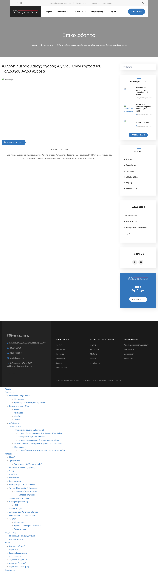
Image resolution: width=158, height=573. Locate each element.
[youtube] (21, 3)
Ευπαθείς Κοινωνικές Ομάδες (22, 467)
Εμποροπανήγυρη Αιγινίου (25, 491)
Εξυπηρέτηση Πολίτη (18, 501)
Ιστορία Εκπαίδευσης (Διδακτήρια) (29, 430)
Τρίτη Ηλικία (14, 460)
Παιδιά (12, 457)
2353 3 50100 (15, 348)
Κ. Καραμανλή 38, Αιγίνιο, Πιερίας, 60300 (27, 343)
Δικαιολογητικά (16, 539)
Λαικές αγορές (20, 529)
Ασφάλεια (13, 474)
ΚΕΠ (16, 505)
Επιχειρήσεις (132, 177)
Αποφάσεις (108, 3)
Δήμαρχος (13, 549)
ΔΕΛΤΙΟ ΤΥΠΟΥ (142, 123)
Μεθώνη (93, 354)
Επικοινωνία (136, 12)
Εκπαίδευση (14, 478)
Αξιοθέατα (95, 363)
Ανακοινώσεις (131, 215)
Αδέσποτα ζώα (15, 508)
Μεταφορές (19, 399)
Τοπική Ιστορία (15, 426)
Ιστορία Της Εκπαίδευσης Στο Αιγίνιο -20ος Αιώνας (41, 433)
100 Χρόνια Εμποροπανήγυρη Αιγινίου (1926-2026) (143, 107)
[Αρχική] (25, 11)
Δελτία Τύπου (131, 221)
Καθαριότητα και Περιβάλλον (22, 484)
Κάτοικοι (130, 171)
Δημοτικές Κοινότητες (19, 566)
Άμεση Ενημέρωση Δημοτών (61, 3)
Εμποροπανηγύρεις (27, 495)
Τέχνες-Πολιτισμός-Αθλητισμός (23, 488)
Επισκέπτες (131, 165)
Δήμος (129, 183)
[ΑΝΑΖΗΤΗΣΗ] (153, 67)
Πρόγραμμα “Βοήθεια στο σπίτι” (28, 464)
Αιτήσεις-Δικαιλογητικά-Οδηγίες (23, 512)
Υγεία (11, 471)
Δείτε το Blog (138, 299)
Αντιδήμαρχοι (15, 556)
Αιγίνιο (93, 345)
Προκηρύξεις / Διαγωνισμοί (136, 227)
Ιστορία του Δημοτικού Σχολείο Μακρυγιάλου (39, 440)
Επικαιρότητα (81, 3)
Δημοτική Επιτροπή (17, 563)
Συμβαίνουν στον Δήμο (19, 498)
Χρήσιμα (13, 519)
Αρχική (34, 45)
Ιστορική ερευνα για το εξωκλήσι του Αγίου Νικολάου (42, 450)
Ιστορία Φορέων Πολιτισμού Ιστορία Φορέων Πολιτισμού (39, 443)
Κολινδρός (94, 349)
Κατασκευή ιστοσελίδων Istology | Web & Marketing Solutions (100, 380)
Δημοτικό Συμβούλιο (18, 560)
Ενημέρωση (95, 3)
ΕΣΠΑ (127, 234)
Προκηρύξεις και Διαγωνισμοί (22, 515)
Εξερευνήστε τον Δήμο (19, 406)
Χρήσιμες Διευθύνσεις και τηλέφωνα (30, 402)
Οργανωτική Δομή (17, 546)
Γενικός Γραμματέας (18, 553)
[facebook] (17, 3)
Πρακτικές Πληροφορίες (19, 396)
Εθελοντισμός (15, 481)
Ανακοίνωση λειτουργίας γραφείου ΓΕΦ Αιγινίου (142, 91)
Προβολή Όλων (138, 135)
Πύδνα (93, 358)
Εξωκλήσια (19, 447)
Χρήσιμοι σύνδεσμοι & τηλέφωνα (28, 525)
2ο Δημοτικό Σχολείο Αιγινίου (32, 437)
